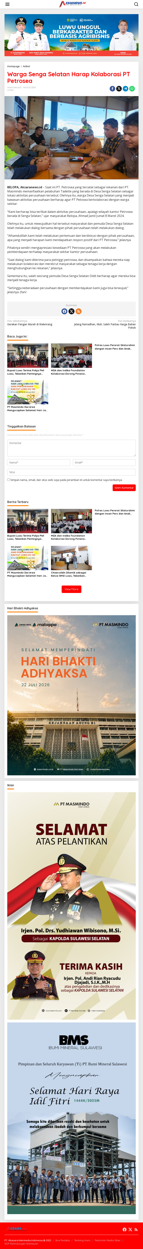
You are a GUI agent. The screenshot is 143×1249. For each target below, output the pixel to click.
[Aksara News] (72, 4)
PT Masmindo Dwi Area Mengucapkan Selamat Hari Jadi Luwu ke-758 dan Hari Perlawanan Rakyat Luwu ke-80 (27, 408)
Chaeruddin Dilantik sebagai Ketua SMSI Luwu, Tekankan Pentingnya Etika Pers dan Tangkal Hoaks (68, 574)
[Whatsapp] (132, 88)
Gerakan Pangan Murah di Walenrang (29, 322)
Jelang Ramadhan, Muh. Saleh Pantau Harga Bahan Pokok (105, 324)
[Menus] (7, 4)
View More (71, 589)
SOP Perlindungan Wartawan (21, 1243)
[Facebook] (64, 311)
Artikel (10, 90)
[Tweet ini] (119, 88)
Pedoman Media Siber (107, 1240)
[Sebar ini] (112, 88)
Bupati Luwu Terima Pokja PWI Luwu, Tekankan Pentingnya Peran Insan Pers (25, 372)
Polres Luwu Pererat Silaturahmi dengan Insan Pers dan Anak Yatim (115, 347)
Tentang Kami (82, 1240)
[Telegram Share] (125, 88)
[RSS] (79, 311)
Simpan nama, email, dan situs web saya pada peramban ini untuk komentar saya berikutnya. (66, 480)
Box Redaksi (62, 1240)
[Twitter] (71, 311)
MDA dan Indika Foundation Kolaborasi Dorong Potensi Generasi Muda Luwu (68, 372)
